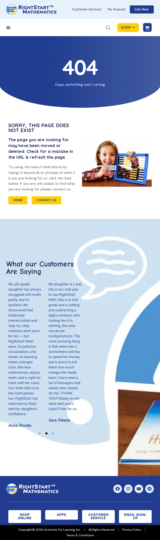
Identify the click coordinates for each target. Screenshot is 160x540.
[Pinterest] (149, 489)
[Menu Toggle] (8, 28)
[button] (40, 433)
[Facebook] (117, 489)
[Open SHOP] (133, 27)
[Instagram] (128, 489)
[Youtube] (139, 489)
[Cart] (147, 27)
